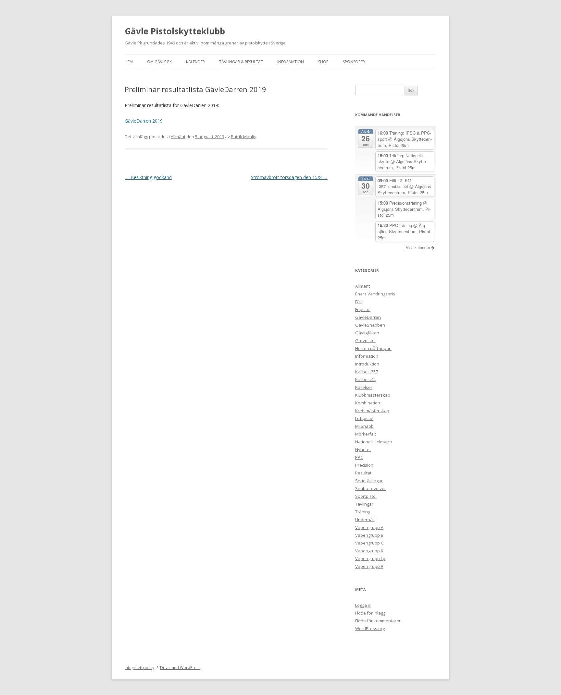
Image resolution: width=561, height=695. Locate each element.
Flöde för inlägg (370, 613)
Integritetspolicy (139, 667)
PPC (359, 457)
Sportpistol (366, 496)
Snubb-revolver (370, 488)
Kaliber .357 (366, 372)
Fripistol (362, 309)
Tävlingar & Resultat (241, 62)
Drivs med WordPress (180, 667)
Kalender (195, 62)
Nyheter (363, 449)
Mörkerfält (365, 434)
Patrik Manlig (243, 136)
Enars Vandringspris (375, 294)
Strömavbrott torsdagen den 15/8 (289, 177)
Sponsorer (354, 62)
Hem (129, 62)
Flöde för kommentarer (378, 621)
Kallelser (363, 387)
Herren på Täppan (373, 348)
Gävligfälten (367, 333)
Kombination (367, 403)
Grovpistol (365, 340)
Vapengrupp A (369, 527)
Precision (364, 465)
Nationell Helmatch (373, 442)
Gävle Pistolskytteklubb (175, 31)
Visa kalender (418, 247)
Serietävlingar (369, 481)
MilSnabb (364, 426)
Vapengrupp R (369, 566)
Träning (362, 512)
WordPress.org (370, 628)
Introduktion (367, 364)
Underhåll (365, 519)
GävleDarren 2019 (144, 121)
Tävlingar (364, 504)
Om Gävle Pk (159, 62)
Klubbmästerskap (372, 395)
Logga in (363, 605)
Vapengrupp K (369, 551)
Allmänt (178, 136)
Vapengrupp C (369, 543)
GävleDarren (368, 317)
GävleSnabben (370, 325)
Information (290, 62)
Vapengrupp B (369, 535)
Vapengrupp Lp (370, 558)
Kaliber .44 (365, 379)
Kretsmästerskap (372, 410)
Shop (323, 62)
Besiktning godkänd (148, 177)
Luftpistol (364, 418)
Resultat (363, 473)
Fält (358, 302)
